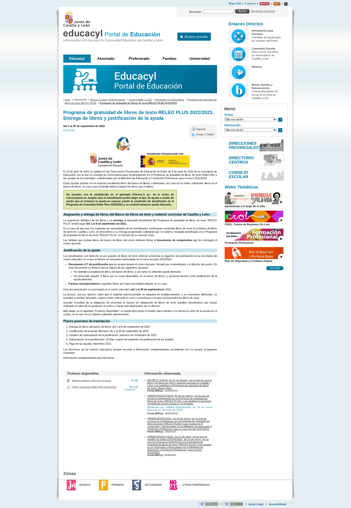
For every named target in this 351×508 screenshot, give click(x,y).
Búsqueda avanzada (263, 11)
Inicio (67, 99)
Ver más (274, 268)
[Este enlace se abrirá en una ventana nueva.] (286, 4)
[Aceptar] (242, 11)
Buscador (195, 11)
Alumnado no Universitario (169, 99)
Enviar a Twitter (205, 134)
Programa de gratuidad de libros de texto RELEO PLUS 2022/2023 (138, 103)
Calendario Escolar (263, 48)
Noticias (257, 66)
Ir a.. (280, 119)
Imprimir (201, 129)
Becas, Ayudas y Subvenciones (107, 99)
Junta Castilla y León (140, 99)
